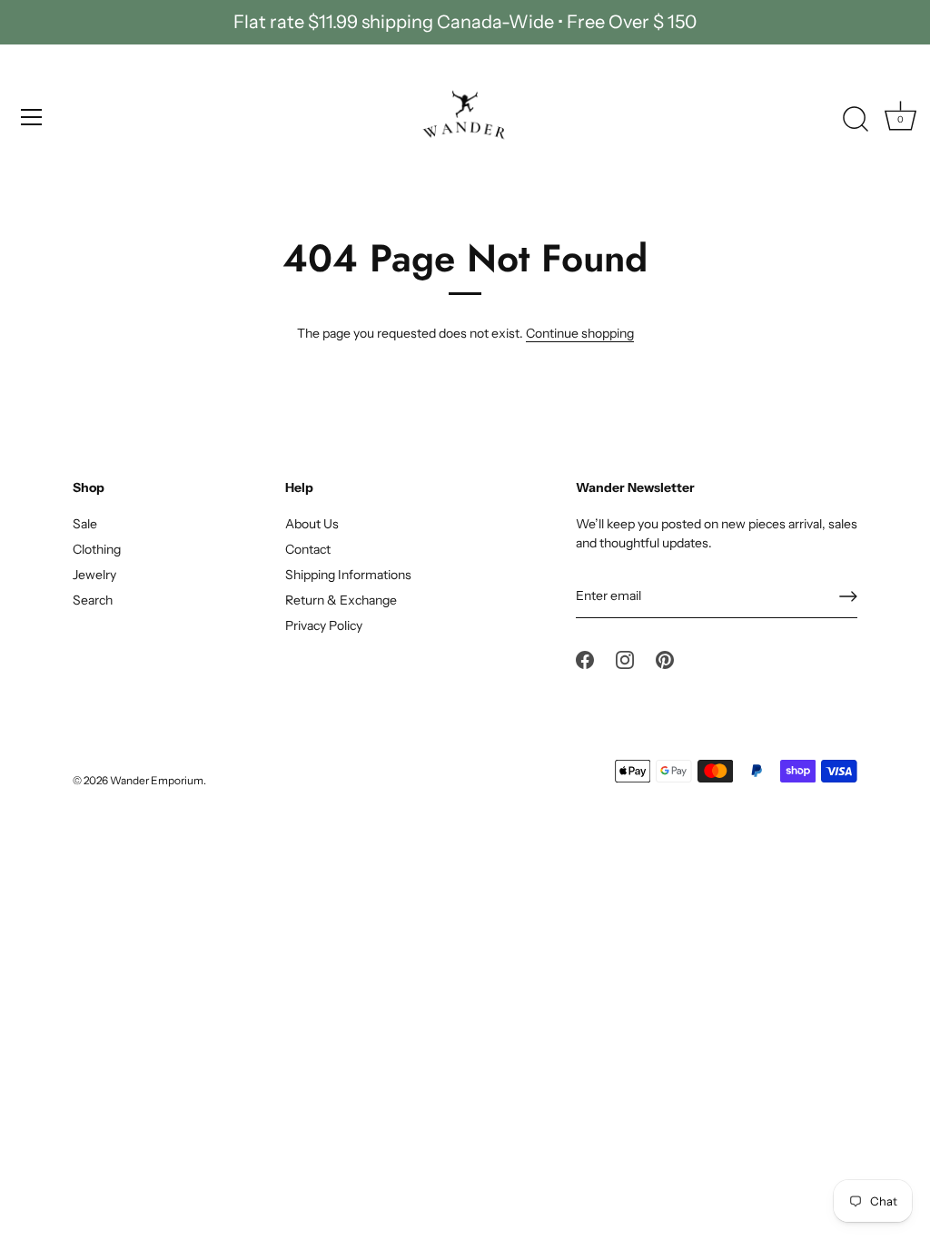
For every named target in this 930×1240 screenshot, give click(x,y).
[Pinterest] (665, 659)
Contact (308, 549)
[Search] (856, 120)
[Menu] (32, 117)
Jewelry (94, 574)
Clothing (97, 549)
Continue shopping (580, 333)
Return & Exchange (341, 600)
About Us (312, 524)
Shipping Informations (348, 574)
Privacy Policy (323, 625)
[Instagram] (625, 659)
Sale (85, 524)
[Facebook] (585, 659)
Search (93, 600)
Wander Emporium (156, 780)
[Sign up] (848, 596)
